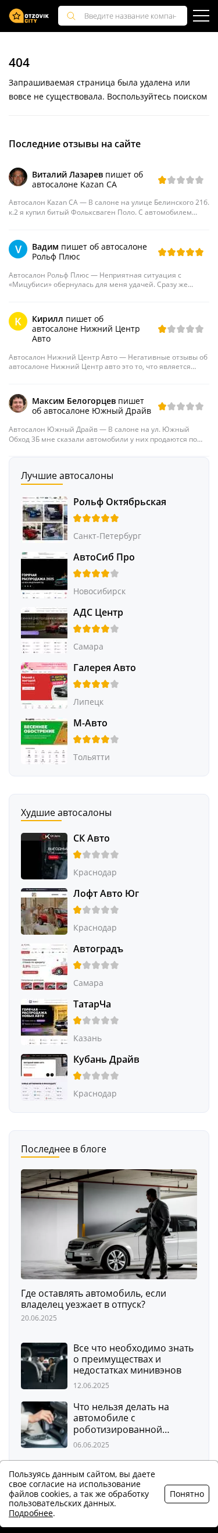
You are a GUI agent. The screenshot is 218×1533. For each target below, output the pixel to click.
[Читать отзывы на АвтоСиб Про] (44, 573)
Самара (88, 646)
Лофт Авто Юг (106, 893)
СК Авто (91, 838)
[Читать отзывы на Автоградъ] (44, 965)
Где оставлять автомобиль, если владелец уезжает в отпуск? (93, 1299)
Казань (87, 1038)
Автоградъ (98, 948)
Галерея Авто (104, 667)
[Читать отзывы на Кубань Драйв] (44, 1075)
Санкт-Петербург (107, 535)
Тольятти (91, 756)
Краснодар (95, 872)
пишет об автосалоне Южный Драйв (91, 405)
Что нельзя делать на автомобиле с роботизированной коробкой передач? (121, 1418)
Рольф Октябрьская (119, 501)
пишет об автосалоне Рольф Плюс (89, 251)
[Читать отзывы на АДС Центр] (44, 628)
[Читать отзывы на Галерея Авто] (44, 684)
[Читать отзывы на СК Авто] (44, 854)
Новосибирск (99, 591)
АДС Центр (98, 612)
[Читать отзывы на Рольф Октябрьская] (44, 518)
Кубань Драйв (106, 1059)
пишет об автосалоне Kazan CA (87, 179)
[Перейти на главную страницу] (29, 16)
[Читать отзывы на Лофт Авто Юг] (44, 909)
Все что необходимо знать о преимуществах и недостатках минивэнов (133, 1359)
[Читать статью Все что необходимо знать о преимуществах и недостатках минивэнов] (44, 1364)
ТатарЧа (92, 1004)
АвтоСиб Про (104, 557)
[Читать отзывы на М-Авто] (44, 739)
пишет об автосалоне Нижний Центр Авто (86, 328)
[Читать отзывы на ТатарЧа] (44, 1020)
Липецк (88, 701)
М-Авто (90, 722)
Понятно (187, 1493)
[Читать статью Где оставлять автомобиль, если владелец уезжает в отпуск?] (109, 1223)
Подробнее (31, 1512)
